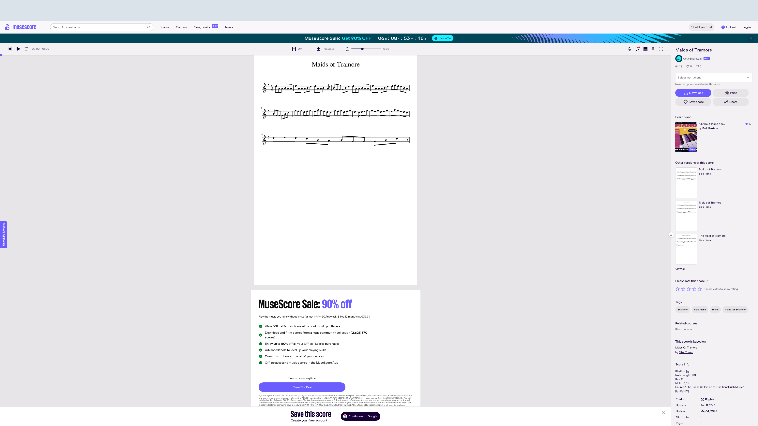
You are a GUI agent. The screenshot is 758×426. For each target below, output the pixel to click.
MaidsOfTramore (686, 347)
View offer (445, 38)
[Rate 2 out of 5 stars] (683, 289)
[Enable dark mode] (630, 49)
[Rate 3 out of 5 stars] (688, 289)
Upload (731, 27)
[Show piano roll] (645, 49)
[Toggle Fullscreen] (661, 49)
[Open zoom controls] (653, 49)
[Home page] (20, 27)
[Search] (148, 27)
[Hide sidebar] (671, 234)
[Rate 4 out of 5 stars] (694, 289)
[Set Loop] (26, 49)
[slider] (362, 49)
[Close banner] (751, 38)
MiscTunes (686, 352)
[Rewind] (10, 49)
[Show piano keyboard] (638, 49)
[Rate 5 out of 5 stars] (699, 289)
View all (680, 268)
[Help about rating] (707, 281)
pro (706, 58)
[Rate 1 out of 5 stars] (677, 289)
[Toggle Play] (18, 49)
